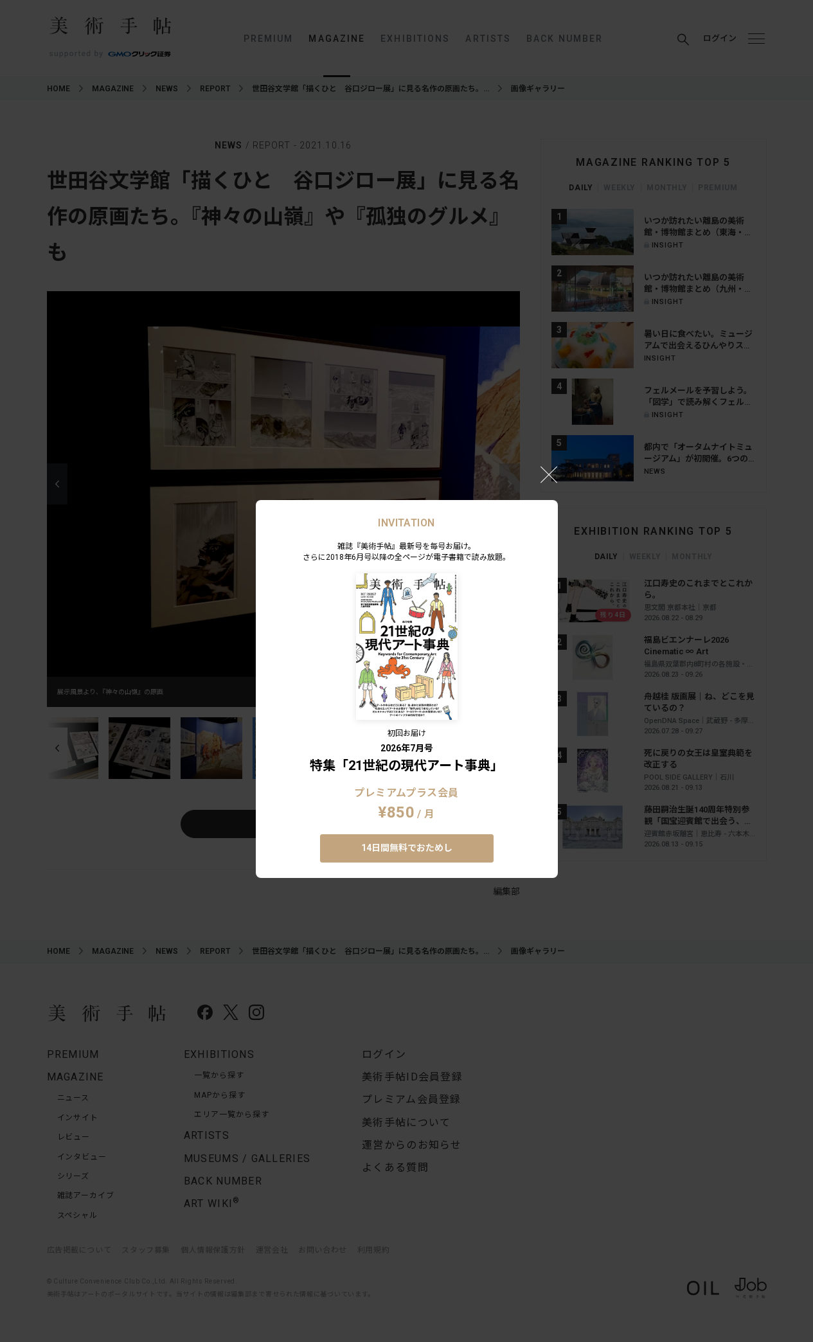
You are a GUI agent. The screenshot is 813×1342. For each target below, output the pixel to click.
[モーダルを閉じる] (549, 474)
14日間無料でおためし (406, 848)
